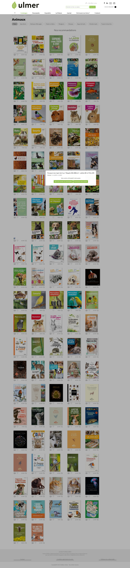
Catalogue (23, 13)
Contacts (97, 13)
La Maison (58, 13)
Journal (69, 13)
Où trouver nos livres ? (83, 13)
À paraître (47, 13)
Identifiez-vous (92, 3)
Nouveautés (36, 13)
